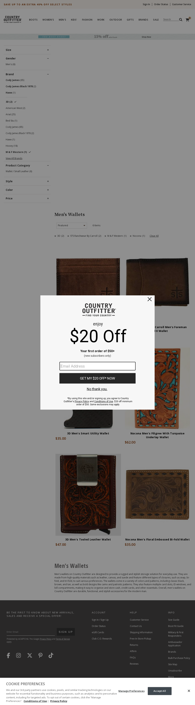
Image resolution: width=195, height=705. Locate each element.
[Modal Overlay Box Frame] (97, 352)
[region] (97, 691)
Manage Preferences (131, 691)
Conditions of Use (35, 701)
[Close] (189, 691)
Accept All (159, 691)
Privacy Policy (58, 701)
